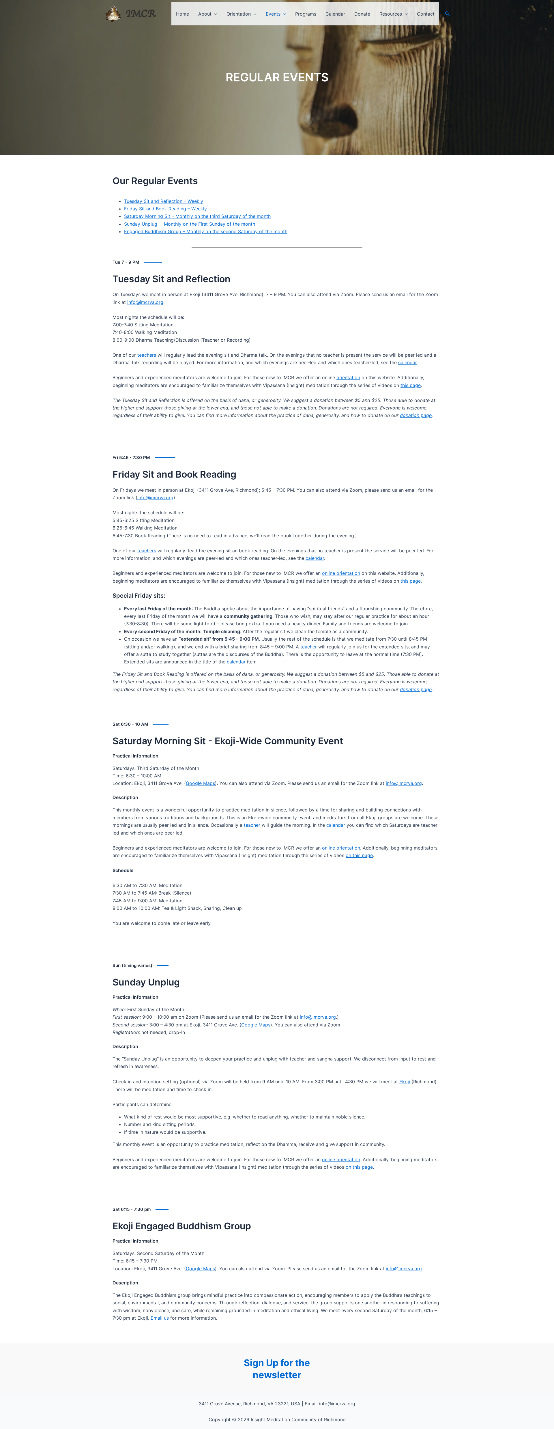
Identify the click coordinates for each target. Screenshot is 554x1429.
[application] (214, 13)
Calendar (335, 14)
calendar (407, 362)
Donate (362, 14)
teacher (308, 647)
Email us (160, 1318)
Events (273, 14)
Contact (426, 14)
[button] (447, 13)
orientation (348, 377)
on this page (359, 855)
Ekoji (404, 1081)
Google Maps (200, 783)
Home (182, 14)
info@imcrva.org (145, 302)
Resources (390, 14)
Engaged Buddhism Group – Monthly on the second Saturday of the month (205, 231)
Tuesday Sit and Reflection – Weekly (163, 201)
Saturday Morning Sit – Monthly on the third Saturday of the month (197, 216)
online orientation (341, 573)
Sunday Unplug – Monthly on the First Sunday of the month (189, 224)
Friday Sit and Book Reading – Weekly (165, 209)
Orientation (239, 14)
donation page (416, 415)
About (205, 14)
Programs (305, 14)
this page (410, 385)
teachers (146, 355)
